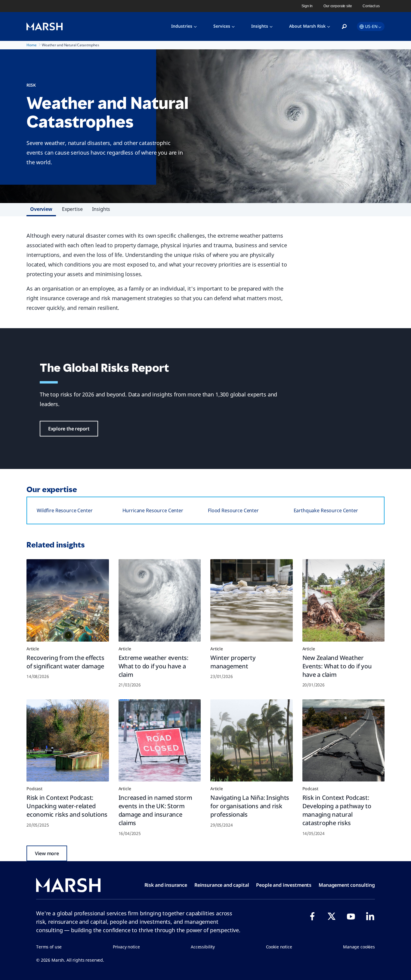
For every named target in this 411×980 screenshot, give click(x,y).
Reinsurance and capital (221, 885)
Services (221, 26)
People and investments (283, 885)
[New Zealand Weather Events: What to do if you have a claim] (343, 600)
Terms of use (49, 947)
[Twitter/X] (331, 916)
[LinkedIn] (370, 916)
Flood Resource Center (233, 510)
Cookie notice (279, 947)
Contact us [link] (371, 6)
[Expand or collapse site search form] (344, 27)
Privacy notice (126, 947)
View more (47, 853)
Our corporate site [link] (337, 6)
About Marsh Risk (307, 26)
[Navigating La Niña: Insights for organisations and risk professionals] (251, 740)
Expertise (72, 209)
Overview (41, 209)
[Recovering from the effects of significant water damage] (67, 600)
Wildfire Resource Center (64, 510)
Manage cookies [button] (359, 947)
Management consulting (347, 885)
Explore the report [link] (69, 428)
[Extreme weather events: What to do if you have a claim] (160, 600)
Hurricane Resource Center (152, 510)
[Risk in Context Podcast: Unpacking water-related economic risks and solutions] (67, 740)
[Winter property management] (251, 600)
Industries (181, 26)
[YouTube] (351, 916)
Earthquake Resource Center (326, 510)
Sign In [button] (307, 6)
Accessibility (203, 947)
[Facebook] (312, 916)
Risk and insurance (165, 885)
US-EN (371, 26)
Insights (259, 26)
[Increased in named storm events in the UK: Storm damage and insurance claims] (160, 740)
